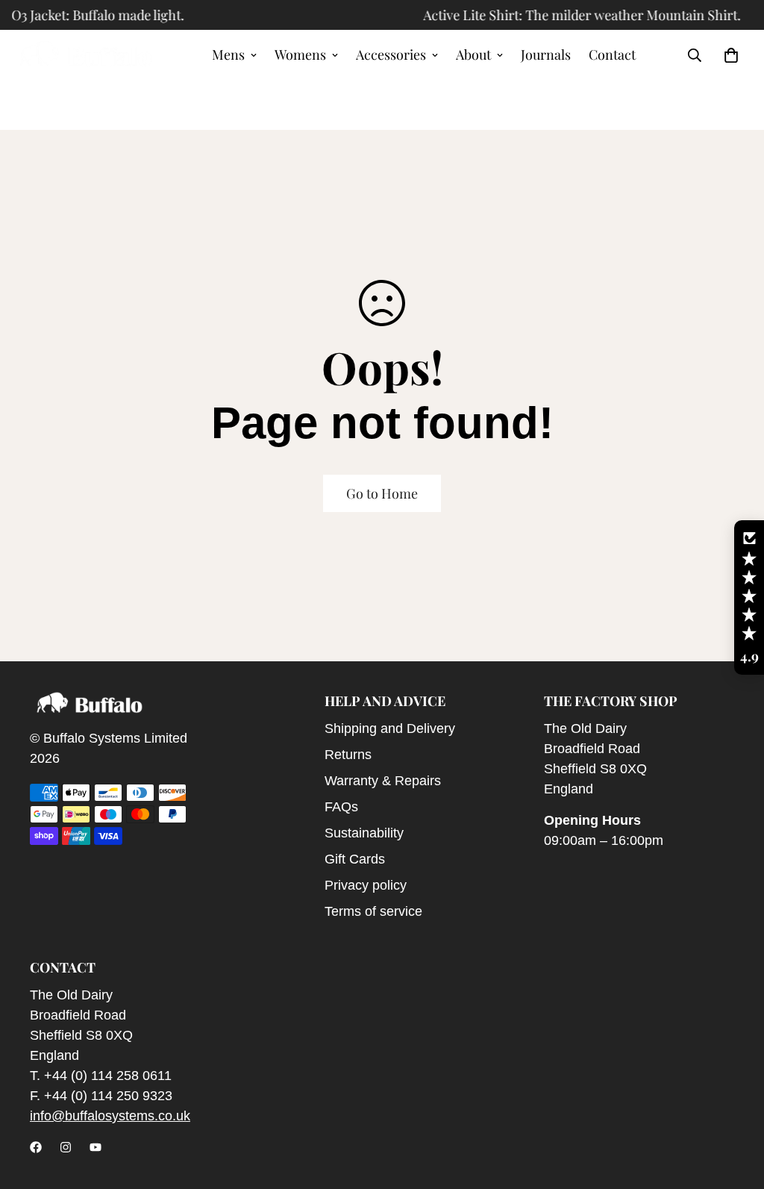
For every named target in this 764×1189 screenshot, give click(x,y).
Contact (612, 54)
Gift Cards (355, 859)
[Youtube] (95, 1147)
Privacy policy (366, 885)
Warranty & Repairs (383, 780)
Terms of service (373, 911)
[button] (749, 597)
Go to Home (382, 493)
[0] (731, 55)
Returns (348, 754)
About (473, 54)
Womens (300, 54)
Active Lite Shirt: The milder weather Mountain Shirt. (570, 15)
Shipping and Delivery (390, 728)
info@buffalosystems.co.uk (110, 1115)
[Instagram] (66, 1147)
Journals (546, 54)
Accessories (391, 54)
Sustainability (364, 833)
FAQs (341, 806)
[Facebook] (36, 1147)
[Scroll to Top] (735, 1107)
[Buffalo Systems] (85, 55)
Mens (228, 54)
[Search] (694, 55)
